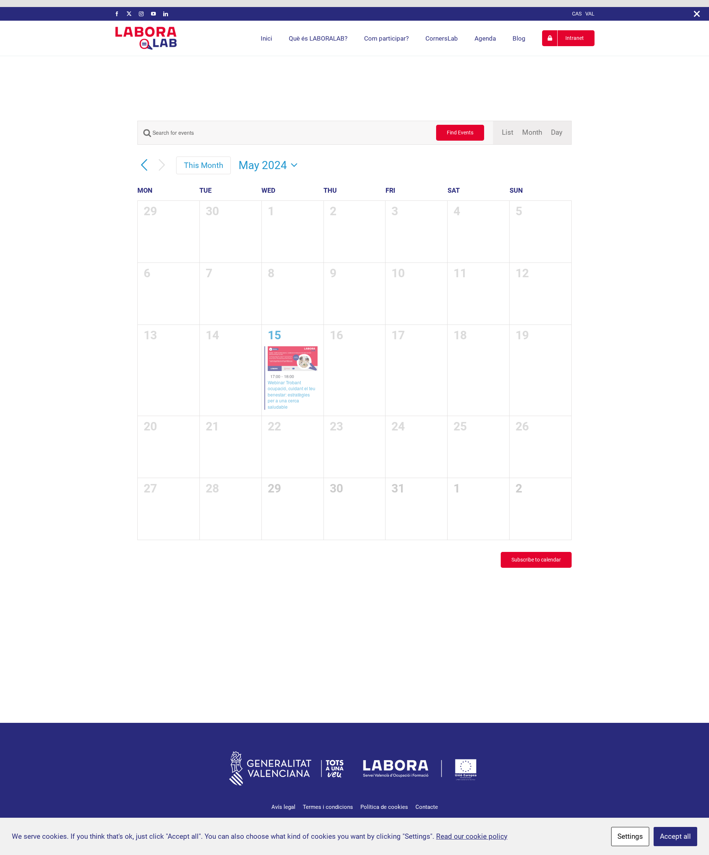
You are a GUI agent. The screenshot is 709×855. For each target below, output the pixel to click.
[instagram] (141, 13)
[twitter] (129, 13)
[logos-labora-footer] (354, 752)
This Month (203, 165)
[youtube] (153, 13)
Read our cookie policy (471, 836)
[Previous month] (144, 165)
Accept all (675, 836)
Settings (630, 836)
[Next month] (161, 165)
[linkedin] (165, 13)
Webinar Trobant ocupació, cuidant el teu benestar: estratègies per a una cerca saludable (291, 394)
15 (274, 335)
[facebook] (116, 13)
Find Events (460, 132)
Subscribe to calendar (536, 560)
